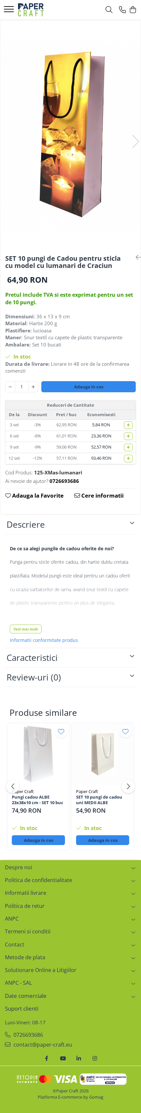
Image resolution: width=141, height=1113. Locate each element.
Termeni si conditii (27, 931)
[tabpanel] (70, 135)
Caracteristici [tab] (32, 657)
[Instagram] (95, 1058)
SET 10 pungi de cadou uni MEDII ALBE (99, 799)
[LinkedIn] (78, 1058)
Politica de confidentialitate (38, 880)
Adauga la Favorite (37, 495)
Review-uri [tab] (34, 677)
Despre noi (18, 867)
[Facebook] (46, 1058)
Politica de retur (25, 906)
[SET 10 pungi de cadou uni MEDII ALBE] (102, 754)
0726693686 (27, 1034)
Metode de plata (25, 957)
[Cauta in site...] (109, 10)
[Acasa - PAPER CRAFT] (31, 9)
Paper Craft (23, 791)
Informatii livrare (25, 892)
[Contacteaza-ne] (122, 10)
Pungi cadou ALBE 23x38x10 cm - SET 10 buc (37, 799)
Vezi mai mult (25, 629)
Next (135, 141)
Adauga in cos (88, 387)
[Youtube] (62, 1058)
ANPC (12, 918)
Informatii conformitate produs (44, 640)
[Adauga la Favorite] (61, 731)
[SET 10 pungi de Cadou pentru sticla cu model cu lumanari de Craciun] (70, 135)
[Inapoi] (136, 257)
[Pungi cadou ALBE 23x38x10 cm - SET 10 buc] (38, 754)
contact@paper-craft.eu (42, 1044)
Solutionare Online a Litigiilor (40, 970)
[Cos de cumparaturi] (132, 10)
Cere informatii (102, 495)
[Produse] (9, 9)
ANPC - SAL (18, 982)
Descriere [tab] (26, 524)
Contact (14, 944)
